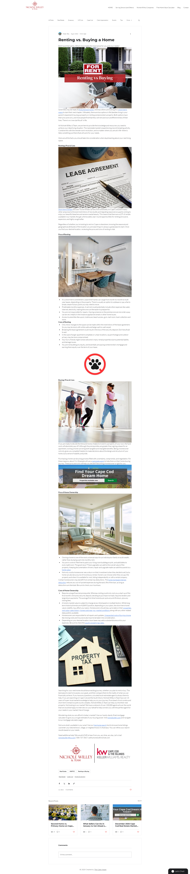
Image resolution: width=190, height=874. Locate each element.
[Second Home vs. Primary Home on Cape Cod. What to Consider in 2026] (63, 812)
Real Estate (60, 20)
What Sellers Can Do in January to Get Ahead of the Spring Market (94, 825)
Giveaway (71, 20)
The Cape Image (100, 870)
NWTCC (72, 771)
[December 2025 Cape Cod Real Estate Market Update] (127, 812)
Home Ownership (80, 776)
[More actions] (130, 34)
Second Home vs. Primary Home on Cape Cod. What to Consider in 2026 (62, 825)
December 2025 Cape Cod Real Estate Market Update (126, 825)
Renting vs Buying (83, 771)
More (128, 20)
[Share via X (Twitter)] (64, 783)
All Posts (51, 20)
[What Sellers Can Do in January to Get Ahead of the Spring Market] (95, 812)
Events (114, 20)
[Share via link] (74, 783)
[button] (139, 20)
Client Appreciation (102, 20)
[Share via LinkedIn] (69, 783)
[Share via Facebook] (59, 783)
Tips (121, 20)
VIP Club (80, 20)
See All (140, 801)
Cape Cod (90, 20)
